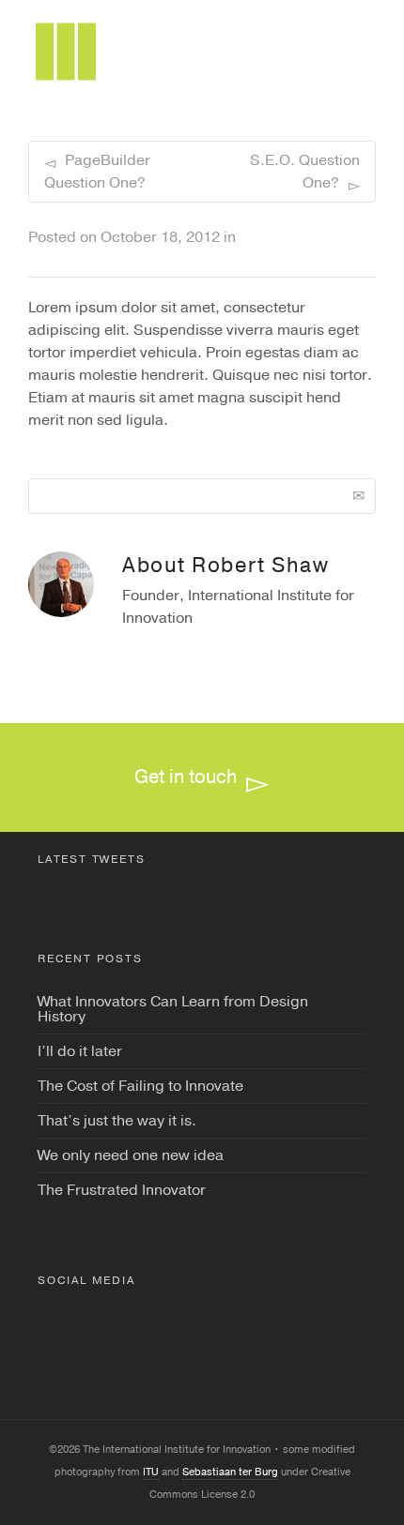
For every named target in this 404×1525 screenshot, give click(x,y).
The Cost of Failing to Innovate (140, 1086)
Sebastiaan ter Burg (230, 1472)
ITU (151, 1472)
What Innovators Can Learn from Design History (173, 1009)
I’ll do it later (80, 1051)
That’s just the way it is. (117, 1120)
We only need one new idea (131, 1155)
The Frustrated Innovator (122, 1190)
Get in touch (185, 777)
